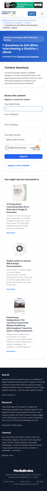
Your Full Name (11, 114)
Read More (11, 233)
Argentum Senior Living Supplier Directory (19, 20)
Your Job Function (12, 135)
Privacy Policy (8, 481)
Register (23, 156)
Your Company (11, 124)
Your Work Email (12, 104)
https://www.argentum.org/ (25, 484)
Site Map (40, 481)
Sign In (32, 13)
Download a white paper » (12, 425)
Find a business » (9, 395)
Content (28, 23)
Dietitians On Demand (13, 23)
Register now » (8, 455)
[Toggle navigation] (42, 13)
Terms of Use (25, 481)
